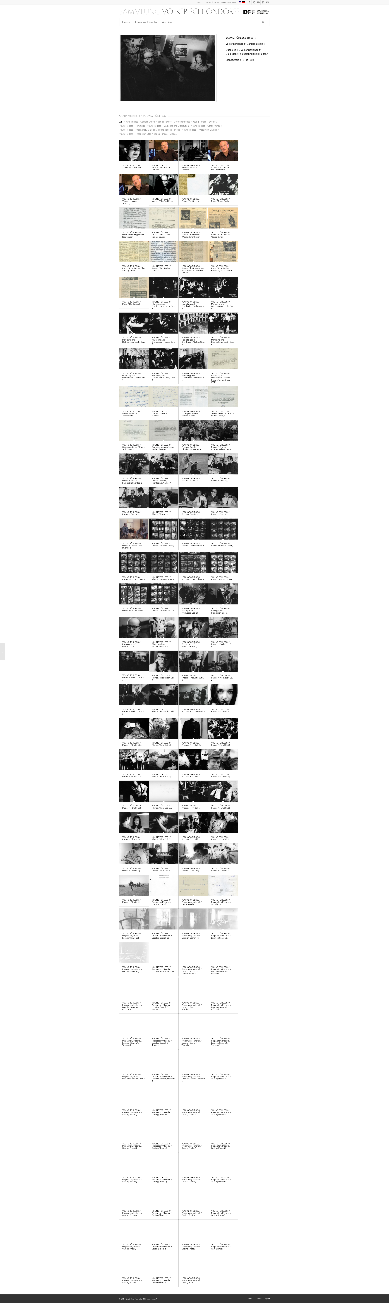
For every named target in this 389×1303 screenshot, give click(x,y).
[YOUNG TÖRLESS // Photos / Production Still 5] (193, 661)
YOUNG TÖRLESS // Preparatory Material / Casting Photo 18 (162, 1146)
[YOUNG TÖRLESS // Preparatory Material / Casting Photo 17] (193, 1129)
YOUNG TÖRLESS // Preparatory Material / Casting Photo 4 (221, 1246)
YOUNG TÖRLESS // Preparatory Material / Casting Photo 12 (221, 1179)
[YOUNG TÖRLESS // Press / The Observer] (193, 184)
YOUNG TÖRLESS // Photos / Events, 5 (220, 479)
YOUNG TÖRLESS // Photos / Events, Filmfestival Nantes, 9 (221, 447)
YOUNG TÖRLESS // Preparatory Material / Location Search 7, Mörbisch (192, 1006)
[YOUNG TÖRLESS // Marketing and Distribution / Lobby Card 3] (134, 358)
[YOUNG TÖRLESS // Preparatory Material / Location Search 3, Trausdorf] (193, 1024)
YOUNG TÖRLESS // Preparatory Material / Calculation (221, 902)
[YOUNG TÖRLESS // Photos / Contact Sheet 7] (223, 529)
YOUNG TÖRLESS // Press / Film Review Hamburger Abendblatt (221, 268)
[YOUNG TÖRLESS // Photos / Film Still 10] (223, 791)
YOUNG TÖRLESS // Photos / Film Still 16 (131, 775)
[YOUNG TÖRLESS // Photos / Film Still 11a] (163, 791)
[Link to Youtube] (258, 2)
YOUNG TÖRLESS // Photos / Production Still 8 (222, 644)
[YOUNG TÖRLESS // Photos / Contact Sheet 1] (163, 593)
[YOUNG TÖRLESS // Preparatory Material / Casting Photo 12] (223, 1162)
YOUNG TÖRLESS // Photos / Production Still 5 (193, 678)
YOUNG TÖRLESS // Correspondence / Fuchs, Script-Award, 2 (222, 413)
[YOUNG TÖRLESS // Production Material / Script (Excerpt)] (163, 885)
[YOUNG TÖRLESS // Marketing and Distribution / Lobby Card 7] (134, 323)
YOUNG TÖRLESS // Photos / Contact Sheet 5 (163, 578)
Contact (198, 2)
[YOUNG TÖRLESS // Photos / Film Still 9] (134, 822)
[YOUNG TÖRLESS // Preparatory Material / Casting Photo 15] (134, 1162)
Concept (208, 2)
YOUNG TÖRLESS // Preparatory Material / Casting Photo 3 (132, 1280)
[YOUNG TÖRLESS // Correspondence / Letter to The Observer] (163, 430)
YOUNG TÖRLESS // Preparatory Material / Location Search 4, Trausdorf (162, 1041)
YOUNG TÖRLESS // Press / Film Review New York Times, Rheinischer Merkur (193, 269)
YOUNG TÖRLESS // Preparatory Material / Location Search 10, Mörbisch (221, 970)
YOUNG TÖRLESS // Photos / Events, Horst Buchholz (132, 545)
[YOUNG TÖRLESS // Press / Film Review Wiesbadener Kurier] (193, 218)
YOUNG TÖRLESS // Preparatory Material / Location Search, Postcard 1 (193, 1077)
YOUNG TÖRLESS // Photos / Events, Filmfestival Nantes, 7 (161, 480)
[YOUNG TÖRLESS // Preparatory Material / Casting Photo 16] (223, 1129)
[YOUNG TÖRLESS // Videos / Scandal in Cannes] (163, 150)
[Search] (263, 22)
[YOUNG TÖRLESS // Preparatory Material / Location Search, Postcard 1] (193, 1059)
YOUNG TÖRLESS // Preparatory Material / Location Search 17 (132, 935)
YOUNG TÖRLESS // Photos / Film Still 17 (220, 744)
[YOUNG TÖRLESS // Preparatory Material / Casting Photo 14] (163, 1162)
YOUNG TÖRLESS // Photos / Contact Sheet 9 (163, 544)
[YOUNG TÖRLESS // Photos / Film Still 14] (193, 759)
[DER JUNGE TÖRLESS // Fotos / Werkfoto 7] (168, 68)
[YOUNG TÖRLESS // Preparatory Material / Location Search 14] (223, 918)
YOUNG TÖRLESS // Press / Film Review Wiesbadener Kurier (191, 234)
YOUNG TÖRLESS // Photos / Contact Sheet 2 (133, 609)
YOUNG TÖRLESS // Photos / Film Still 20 (132, 744)
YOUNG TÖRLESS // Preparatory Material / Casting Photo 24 (221, 1076)
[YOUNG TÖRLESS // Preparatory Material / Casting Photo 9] (193, 1196)
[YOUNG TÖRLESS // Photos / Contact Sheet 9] (163, 529)
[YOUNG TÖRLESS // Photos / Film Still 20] (134, 728)
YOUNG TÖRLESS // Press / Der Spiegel (131, 303)
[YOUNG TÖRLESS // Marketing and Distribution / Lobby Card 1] (193, 358)
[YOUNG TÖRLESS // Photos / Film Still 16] (134, 759)
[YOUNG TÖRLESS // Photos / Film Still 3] (193, 853)
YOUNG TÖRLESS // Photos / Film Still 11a (162, 807)
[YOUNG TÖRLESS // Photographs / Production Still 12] (223, 593)
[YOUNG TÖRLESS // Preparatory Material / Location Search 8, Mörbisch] (163, 988)
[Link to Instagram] (263, 2)
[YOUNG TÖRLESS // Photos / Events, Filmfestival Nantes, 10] (193, 430)
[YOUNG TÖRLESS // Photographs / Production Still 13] (193, 593)
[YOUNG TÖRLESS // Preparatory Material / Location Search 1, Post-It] (134, 1059)
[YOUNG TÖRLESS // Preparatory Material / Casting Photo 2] (163, 1263)
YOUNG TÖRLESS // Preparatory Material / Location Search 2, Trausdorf (221, 1041)
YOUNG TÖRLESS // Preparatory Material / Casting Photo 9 (192, 1213)
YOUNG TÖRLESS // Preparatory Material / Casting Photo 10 (162, 1213)
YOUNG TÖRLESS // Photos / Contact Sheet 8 (193, 544)
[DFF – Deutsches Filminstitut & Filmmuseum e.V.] (194, 11)
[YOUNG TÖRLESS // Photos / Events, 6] (193, 463)
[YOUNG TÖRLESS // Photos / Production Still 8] (223, 627)
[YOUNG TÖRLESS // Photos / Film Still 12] (134, 791)
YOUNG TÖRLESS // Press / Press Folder (220, 200)
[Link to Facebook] (249, 2)
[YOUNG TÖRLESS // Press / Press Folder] (223, 184)
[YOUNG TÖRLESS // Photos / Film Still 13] (223, 759)
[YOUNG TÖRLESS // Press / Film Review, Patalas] (163, 251)
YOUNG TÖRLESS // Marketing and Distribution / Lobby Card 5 (193, 340)
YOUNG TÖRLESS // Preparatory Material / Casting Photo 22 (162, 1112)
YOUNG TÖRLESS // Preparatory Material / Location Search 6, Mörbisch (221, 1006)
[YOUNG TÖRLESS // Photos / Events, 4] (134, 497)
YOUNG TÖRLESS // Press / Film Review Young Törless (161, 234)
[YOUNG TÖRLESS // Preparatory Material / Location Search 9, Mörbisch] (134, 988)
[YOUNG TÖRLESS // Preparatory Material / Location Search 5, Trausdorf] (134, 1024)
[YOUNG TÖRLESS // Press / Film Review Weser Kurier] (223, 218)
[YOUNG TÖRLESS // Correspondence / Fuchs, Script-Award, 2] (223, 396)
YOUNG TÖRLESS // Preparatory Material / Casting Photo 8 (221, 1213)
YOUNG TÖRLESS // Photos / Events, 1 (220, 513)
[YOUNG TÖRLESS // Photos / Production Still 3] (134, 694)
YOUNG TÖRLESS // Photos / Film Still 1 (131, 901)
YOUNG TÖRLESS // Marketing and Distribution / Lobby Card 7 (133, 340)
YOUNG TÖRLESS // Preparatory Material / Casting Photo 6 (162, 1246)
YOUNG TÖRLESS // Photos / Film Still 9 (131, 838)
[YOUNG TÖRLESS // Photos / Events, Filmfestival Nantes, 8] (134, 463)
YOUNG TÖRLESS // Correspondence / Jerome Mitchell (191, 413)
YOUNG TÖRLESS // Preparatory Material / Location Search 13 (132, 969)
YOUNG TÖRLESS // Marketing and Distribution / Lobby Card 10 (163, 305)
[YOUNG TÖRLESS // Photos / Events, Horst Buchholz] (134, 529)
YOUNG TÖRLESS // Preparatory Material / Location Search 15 (192, 935)
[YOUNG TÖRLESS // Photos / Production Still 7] (134, 661)
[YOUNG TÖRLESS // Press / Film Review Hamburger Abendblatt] (223, 251)
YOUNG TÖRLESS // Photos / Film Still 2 (220, 869)
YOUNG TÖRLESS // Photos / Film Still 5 (131, 869)
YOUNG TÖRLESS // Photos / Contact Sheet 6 (133, 578)
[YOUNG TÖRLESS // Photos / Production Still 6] (163, 661)
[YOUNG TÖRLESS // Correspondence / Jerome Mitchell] (193, 396)
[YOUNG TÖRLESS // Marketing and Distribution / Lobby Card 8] (223, 287)
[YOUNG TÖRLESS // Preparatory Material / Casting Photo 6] (163, 1230)
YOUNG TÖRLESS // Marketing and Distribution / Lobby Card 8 (222, 305)
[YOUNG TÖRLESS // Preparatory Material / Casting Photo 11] (134, 1196)
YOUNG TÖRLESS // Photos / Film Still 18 (191, 744)
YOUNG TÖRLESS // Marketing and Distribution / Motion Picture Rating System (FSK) (221, 377)
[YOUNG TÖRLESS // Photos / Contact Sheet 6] (134, 562)
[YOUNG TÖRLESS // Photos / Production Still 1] (193, 694)
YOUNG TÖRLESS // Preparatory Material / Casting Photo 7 (132, 1246)
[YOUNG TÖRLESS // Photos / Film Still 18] (193, 728)
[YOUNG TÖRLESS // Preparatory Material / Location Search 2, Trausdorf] (223, 1024)
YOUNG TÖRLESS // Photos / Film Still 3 (191, 869)
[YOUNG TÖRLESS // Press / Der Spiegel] (134, 287)
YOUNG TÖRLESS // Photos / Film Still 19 (161, 744)
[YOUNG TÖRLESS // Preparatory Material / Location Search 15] (193, 918)
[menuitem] (198, 2)
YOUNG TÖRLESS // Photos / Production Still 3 (133, 711)
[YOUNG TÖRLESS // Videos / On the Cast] (134, 150)
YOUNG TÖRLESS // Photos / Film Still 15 (161, 775)
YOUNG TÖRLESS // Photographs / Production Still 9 (191, 644)
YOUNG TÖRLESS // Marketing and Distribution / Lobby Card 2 (163, 376)
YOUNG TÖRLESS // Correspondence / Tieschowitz (131, 413)
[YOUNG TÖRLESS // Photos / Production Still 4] (223, 661)
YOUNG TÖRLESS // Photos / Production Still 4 (222, 678)
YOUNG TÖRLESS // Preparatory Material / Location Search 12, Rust (163, 969)
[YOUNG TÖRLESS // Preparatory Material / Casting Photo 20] (223, 1095)
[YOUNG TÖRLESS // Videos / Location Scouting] (134, 184)
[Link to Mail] (267, 2)
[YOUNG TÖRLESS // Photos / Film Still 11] (193, 791)
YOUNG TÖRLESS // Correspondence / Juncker (161, 413)
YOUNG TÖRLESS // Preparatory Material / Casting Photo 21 (192, 1112)
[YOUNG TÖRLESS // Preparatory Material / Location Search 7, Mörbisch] (193, 988)
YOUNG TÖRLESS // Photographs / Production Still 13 (191, 610)
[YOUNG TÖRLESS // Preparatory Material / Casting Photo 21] (193, 1095)
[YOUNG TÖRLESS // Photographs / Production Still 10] (163, 627)
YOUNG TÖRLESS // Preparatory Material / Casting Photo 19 (132, 1146)
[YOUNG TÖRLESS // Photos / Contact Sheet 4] (193, 562)
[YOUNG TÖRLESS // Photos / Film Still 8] (163, 822)
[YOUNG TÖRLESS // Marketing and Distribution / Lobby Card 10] (163, 287)
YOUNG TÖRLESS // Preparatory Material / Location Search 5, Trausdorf (132, 1041)
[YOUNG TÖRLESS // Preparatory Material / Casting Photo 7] (134, 1230)
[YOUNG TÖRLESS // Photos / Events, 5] (223, 463)
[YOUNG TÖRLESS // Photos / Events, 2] (193, 497)
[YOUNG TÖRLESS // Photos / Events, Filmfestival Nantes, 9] (223, 430)
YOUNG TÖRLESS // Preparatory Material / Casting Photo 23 (132, 1112)
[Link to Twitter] (253, 2)
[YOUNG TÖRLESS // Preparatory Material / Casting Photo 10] (163, 1196)
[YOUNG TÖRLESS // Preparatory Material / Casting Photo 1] (193, 1263)
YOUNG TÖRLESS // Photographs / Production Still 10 (161, 644)
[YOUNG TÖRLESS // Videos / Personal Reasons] (193, 150)
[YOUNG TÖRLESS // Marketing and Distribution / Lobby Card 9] (193, 287)
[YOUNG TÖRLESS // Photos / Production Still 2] (163, 694)
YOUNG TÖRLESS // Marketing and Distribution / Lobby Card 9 (193, 305)
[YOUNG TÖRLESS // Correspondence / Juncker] (163, 396)
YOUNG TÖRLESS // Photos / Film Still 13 (220, 775)
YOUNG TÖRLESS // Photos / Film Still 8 (161, 838)
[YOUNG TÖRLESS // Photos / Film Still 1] (134, 885)
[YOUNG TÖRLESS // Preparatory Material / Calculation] (223, 885)
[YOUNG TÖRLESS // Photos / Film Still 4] (163, 853)
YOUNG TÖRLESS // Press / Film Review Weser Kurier (220, 234)
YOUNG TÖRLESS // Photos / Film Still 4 (161, 869)
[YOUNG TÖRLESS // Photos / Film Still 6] (223, 822)
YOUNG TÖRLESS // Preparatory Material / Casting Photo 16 (221, 1146)
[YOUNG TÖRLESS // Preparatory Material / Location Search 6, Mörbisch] (223, 988)
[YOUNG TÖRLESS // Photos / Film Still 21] (223, 694)
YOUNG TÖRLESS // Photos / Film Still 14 (191, 775)
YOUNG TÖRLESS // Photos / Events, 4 (131, 513)
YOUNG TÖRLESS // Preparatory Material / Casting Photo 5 (192, 1246)
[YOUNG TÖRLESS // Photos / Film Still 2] (223, 853)
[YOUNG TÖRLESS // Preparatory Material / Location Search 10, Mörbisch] (223, 952)
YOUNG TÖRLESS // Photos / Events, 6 (191, 479)
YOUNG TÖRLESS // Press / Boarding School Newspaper (133, 234)
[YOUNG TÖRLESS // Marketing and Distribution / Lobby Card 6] (163, 323)
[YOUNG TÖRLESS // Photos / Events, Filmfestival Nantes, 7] (163, 463)
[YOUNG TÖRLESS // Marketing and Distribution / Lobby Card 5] (193, 323)
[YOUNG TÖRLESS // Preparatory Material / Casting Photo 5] (193, 1230)
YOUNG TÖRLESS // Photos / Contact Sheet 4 (193, 578)
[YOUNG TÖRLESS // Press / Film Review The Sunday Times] (134, 251)
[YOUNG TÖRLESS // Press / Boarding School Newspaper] (134, 218)
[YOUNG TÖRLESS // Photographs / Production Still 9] (193, 627)
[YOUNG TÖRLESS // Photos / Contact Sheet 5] (163, 562)
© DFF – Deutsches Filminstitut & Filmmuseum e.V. (138, 1299)
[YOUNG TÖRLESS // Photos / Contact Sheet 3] (223, 562)
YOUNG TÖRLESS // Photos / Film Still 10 (220, 807)
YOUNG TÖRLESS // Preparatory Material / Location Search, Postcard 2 (163, 1077)
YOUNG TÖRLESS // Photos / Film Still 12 (131, 807)
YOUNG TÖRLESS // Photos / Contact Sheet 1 (163, 609)
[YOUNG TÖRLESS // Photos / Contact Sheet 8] (193, 529)
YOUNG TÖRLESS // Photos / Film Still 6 (220, 838)
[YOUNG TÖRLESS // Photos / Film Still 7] (193, 822)
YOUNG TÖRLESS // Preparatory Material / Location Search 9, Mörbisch (132, 1006)
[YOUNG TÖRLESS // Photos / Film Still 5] (134, 853)
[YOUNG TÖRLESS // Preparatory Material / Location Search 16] (163, 918)
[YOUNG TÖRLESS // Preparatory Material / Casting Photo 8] (223, 1196)
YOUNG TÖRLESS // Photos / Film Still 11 (191, 807)
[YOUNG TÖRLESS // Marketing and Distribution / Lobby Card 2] (163, 358)
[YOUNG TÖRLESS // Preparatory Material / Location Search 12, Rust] (163, 952)
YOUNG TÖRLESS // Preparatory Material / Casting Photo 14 (162, 1179)
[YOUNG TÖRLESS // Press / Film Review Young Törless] (163, 218)
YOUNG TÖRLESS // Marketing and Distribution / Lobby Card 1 (193, 376)
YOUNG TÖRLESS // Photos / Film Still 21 (220, 710)
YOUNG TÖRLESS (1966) (240, 37)
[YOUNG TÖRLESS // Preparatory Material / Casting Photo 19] (134, 1129)
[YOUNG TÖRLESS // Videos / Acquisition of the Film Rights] (223, 150)
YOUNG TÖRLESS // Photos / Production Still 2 (163, 711)
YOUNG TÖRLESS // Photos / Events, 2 (191, 513)
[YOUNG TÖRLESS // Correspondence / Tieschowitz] (134, 396)
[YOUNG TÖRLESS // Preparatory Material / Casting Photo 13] (193, 1162)
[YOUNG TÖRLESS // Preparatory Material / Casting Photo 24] (223, 1059)
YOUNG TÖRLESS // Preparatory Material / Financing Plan (192, 902)
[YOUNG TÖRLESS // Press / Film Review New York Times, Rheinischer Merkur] (193, 251)
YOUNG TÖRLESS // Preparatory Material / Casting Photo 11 (132, 1213)
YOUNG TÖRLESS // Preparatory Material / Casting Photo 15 (132, 1179)
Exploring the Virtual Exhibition (225, 2)
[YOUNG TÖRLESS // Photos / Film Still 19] (163, 728)
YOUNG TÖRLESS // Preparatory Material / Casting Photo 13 (192, 1179)
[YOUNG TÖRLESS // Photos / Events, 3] (163, 497)
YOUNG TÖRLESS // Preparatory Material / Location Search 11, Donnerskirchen (192, 970)
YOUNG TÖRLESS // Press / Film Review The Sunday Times (133, 268)
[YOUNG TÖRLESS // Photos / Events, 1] (223, 497)
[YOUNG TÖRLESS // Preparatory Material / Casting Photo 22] (163, 1095)
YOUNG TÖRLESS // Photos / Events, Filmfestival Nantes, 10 (192, 447)
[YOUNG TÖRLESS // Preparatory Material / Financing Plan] (193, 885)
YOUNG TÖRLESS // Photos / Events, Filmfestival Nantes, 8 (132, 480)
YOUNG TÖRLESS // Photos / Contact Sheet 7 (222, 544)
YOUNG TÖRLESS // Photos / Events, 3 (161, 513)
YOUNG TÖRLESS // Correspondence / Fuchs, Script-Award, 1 (133, 447)
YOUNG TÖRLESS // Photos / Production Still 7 (133, 677)
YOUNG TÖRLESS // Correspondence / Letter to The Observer (163, 447)
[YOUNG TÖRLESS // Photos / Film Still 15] (163, 759)
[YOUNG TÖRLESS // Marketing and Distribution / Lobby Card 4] (223, 323)
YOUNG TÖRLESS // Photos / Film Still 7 (191, 838)
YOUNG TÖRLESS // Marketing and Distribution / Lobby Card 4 (222, 340)
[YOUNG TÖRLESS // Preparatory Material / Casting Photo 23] (134, 1095)
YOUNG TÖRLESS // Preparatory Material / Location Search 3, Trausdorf (192, 1041)
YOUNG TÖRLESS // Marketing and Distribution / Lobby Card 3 (133, 376)
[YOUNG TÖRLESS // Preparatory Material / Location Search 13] (134, 952)
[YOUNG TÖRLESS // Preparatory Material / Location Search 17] (134, 918)
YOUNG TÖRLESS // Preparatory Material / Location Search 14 (221, 935)
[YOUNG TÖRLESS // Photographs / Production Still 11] (134, 627)
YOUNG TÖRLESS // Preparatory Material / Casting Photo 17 (192, 1146)
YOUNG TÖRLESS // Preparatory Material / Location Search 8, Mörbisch (162, 1006)
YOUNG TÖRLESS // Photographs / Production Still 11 (131, 644)
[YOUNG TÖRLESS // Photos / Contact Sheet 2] (134, 593)
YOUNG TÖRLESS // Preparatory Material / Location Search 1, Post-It (133, 1076)
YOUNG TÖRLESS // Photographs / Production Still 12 (220, 610)
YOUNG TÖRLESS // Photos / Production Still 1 (193, 710)
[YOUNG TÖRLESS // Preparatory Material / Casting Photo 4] (223, 1230)
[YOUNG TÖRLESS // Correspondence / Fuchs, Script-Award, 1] (134, 430)
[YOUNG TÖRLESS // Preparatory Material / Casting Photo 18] (163, 1129)
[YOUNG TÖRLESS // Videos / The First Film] (163, 184)
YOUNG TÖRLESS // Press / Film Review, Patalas (161, 268)
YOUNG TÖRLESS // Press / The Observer (191, 200)
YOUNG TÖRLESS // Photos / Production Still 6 (163, 678)
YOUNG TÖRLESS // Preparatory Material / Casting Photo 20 (221, 1112)
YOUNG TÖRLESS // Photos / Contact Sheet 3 (222, 578)
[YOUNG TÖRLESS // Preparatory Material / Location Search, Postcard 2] (163, 1059)
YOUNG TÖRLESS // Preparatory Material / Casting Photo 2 (162, 1280)
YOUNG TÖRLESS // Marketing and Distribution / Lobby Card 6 (163, 340)
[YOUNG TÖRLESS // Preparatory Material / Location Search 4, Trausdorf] (163, 1024)
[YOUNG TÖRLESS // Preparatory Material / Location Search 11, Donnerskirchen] (193, 952)
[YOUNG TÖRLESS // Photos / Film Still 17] (223, 728)
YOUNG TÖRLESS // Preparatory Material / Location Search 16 (162, 935)
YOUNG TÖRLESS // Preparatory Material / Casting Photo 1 (192, 1280)
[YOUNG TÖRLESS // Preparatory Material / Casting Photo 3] (134, 1263)
